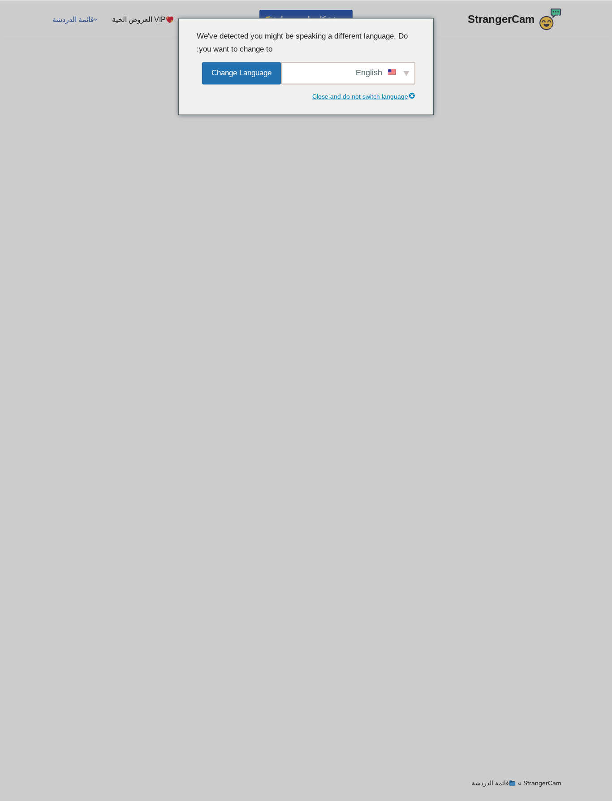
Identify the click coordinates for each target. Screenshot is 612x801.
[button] (95, 19)
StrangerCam (542, 783)
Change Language (241, 72)
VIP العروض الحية (139, 19)
